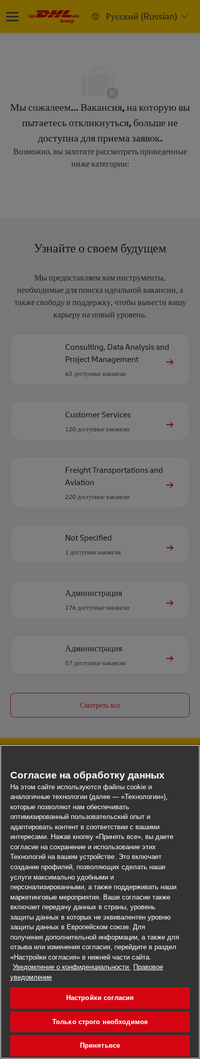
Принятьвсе (100, 1045)
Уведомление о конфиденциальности (72, 967)
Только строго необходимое (100, 1022)
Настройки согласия (100, 998)
